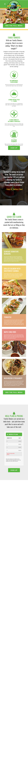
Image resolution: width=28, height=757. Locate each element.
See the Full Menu (14, 392)
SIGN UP (14, 148)
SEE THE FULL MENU (14, 26)
